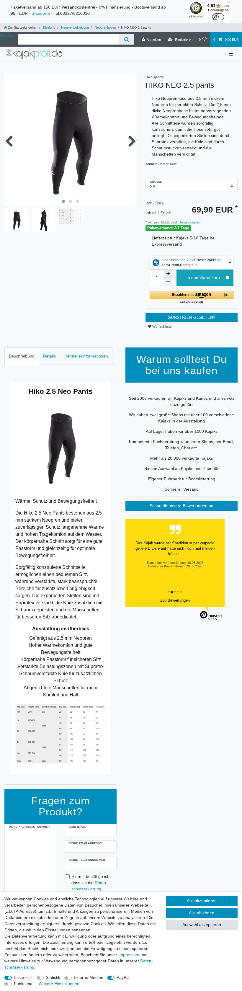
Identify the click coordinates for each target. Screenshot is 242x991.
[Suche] (126, 39)
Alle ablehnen (201, 912)
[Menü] (228, 3)
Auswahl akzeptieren (201, 924)
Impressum (128, 954)
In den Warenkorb (203, 277)
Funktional (23, 983)
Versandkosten (189, 222)
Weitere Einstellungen (59, 983)
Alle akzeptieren (202, 900)
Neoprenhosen (105, 27)
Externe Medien (88, 977)
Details (49, 356)
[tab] (21, 356)
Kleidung (48, 27)
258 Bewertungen (175, 600)
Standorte (41, 13)
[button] (191, 297)
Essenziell (23, 977)
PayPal (123, 977)
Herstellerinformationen (86, 356)
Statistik (53, 977)
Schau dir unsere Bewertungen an (181, 505)
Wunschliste (161, 326)
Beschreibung (22, 356)
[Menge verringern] (168, 282)
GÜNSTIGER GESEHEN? (191, 317)
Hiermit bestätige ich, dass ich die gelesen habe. (91, 885)
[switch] (218, 16)
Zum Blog (7, 35)
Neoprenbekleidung (74, 27)
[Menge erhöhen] (168, 274)
